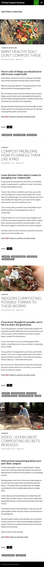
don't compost (19, 135)
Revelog (20, 59)
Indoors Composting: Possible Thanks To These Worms (21, 302)
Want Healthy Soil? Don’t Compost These (21, 53)
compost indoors (18, 393)
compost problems (18, 256)
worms (38, 395)
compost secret (8, 555)
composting (7, 135)
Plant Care (13, 48)
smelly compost (8, 259)
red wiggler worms (26, 395)
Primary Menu (41, 2)
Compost (4, 48)
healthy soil (32, 135)
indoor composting (10, 395)
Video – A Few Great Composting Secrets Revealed (20, 441)
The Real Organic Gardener (13, 2)
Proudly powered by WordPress (10, 564)
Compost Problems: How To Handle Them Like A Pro (20, 155)
